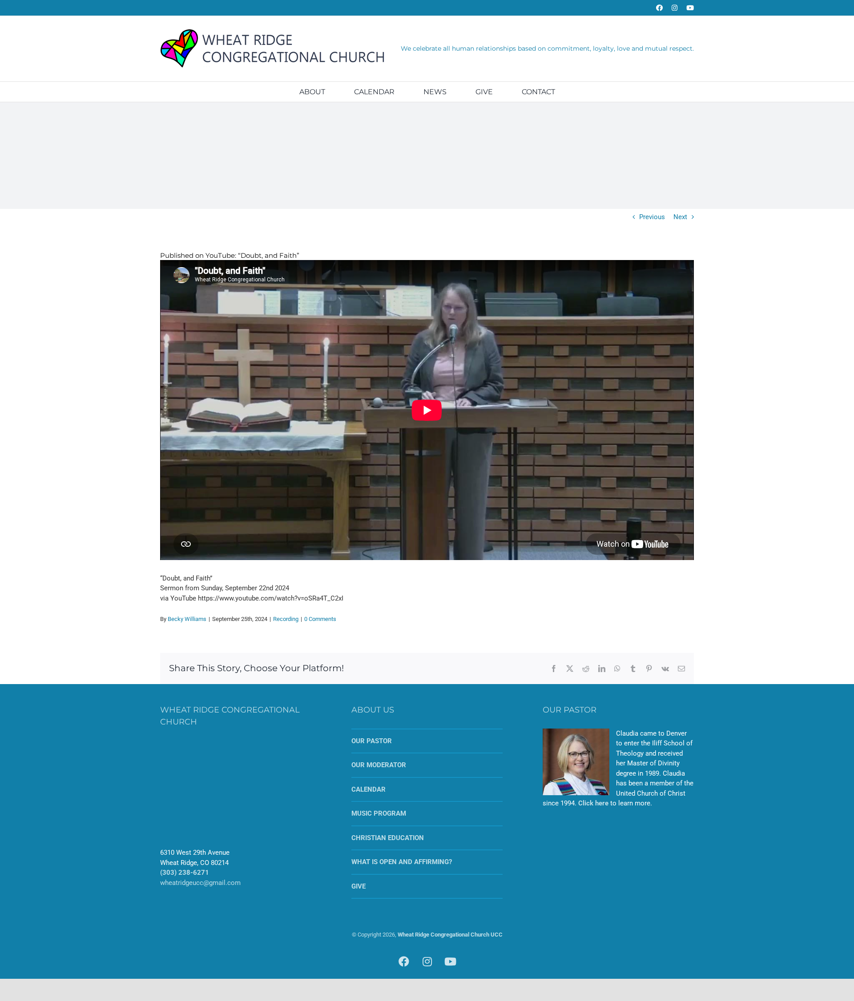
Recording (285, 619)
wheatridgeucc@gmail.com (200, 883)
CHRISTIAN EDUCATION (387, 838)
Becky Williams (187, 619)
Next (680, 217)
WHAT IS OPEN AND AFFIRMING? (401, 862)
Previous (652, 217)
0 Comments (320, 619)
